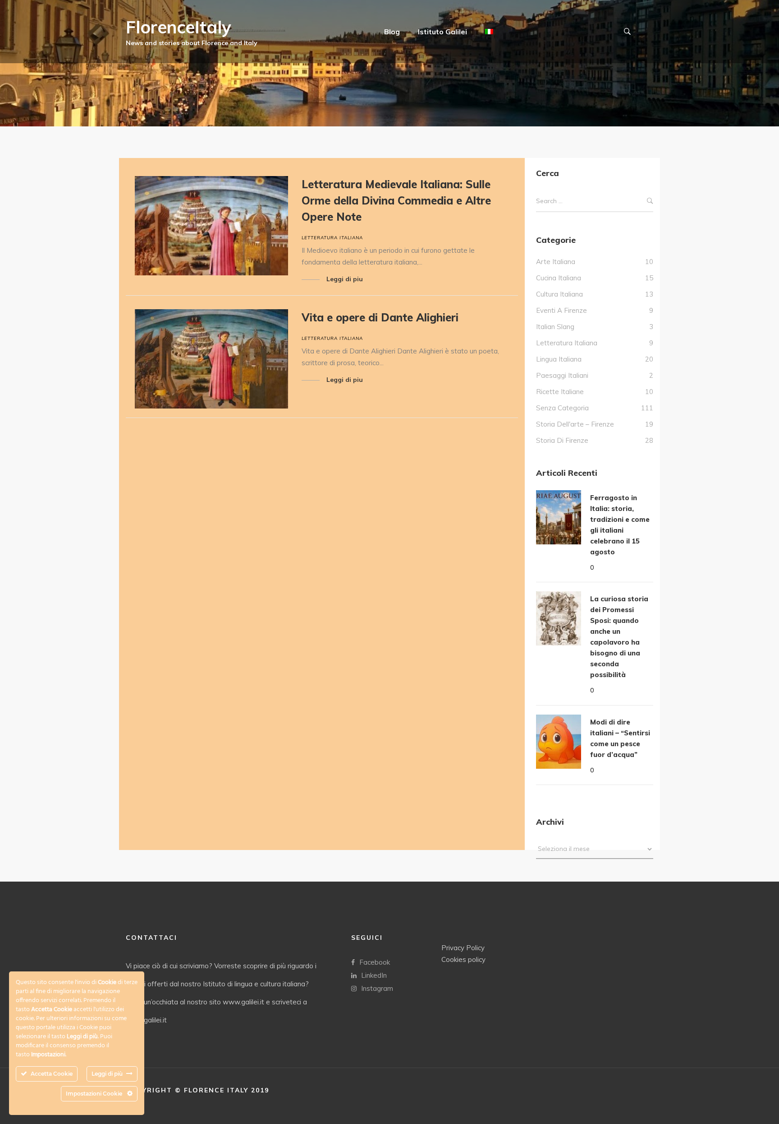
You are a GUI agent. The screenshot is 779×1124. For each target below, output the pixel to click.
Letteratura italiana (332, 238)
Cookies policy (463, 959)
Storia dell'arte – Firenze (575, 424)
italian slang (555, 326)
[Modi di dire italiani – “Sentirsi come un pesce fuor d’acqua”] (558, 742)
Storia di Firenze (562, 440)
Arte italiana (555, 261)
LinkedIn (374, 975)
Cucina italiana (558, 278)
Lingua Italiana (559, 359)
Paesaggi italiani (562, 375)
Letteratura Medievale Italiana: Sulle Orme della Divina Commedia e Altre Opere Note (396, 200)
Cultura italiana (559, 294)
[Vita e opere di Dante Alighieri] (211, 359)
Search (650, 201)
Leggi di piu (344, 279)
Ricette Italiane (560, 391)
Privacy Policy (463, 947)
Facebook (374, 962)
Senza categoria (562, 408)
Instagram (377, 988)
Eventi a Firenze (561, 310)
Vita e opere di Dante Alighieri (380, 317)
